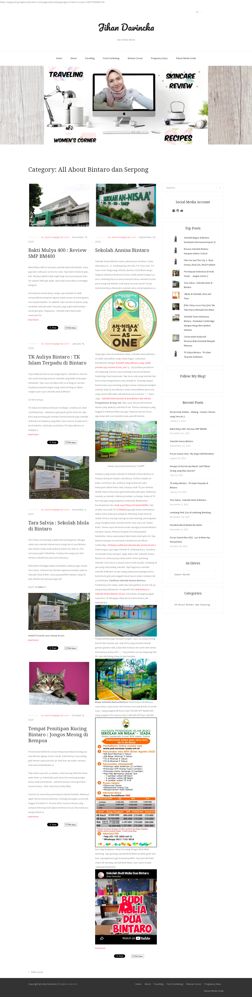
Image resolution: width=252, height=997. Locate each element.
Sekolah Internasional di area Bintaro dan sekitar (126, 398)
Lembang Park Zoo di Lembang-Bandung (190, 512)
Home (59, 58)
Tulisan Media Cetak (186, 58)
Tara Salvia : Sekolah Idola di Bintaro (188, 499)
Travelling (90, 58)
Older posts (37, 972)
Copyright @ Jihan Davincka (42, 984)
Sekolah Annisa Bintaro (122, 250)
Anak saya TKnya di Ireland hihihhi (131, 505)
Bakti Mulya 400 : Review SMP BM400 (188, 428)
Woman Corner (135, 58)
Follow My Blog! (193, 376)
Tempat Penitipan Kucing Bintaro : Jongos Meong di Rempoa (58, 734)
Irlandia (122, 509)
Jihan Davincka (126, 27)
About (73, 58)
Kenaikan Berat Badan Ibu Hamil (186, 524)
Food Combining (111, 58)
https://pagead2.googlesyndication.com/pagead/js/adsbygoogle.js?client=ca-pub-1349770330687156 (52, 2)
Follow (73, 328)
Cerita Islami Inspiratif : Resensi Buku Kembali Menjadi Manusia (199, 341)
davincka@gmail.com (57, 237)
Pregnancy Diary (159, 58)
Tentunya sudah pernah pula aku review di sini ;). (132, 545)
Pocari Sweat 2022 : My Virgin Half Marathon (192, 453)
